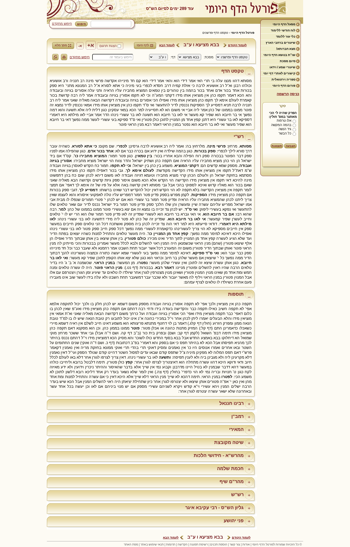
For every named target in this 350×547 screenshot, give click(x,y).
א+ (90, 45)
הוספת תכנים (218, 544)
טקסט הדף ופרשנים (215, 33)
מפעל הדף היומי (284, 24)
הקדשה (183, 544)
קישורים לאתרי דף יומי (279, 73)
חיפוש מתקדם (62, 24)
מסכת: (208, 57)
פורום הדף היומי (283, 85)
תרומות (170, 544)
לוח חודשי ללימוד (283, 30)
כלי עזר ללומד (285, 36)
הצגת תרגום (108, 46)
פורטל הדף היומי (242, 33)
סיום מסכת (287, 61)
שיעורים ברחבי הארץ (280, 42)
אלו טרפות (284, 120)
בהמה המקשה (281, 125)
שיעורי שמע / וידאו (282, 67)
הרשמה (283, 94)
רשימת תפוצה (199, 544)
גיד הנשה (285, 129)
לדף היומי (143, 45)
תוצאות (277, 146)
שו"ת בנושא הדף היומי (279, 55)
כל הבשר (285, 133)
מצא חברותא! (285, 49)
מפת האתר (131, 544)
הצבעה (290, 146)
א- (80, 46)
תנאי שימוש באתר (152, 544)
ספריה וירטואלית (283, 79)
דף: (172, 57)
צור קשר (235, 544)
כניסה (294, 94)
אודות (246, 544)
